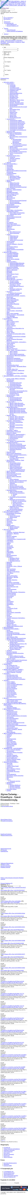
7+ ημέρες (6, 74)
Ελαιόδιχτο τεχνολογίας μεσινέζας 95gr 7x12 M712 (13, 1105)
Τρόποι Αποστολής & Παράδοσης (15, 31)
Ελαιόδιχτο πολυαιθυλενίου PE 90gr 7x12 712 (12, 995)
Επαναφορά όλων (5, 78)
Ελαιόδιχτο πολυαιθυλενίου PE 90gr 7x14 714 (12, 1007)
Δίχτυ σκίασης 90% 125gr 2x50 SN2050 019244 (12, 916)
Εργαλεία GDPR (8, 1165)
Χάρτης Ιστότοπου (8, 1157)
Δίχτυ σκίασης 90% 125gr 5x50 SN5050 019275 (12, 956)
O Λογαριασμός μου (8, 1171)
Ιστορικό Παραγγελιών (9, 1172)
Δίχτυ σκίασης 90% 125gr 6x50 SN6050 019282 (12, 970)
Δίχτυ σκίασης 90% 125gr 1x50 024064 (10, 902)
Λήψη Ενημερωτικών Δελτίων (11, 1175)
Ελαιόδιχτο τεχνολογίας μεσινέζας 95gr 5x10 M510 (13, 1056)
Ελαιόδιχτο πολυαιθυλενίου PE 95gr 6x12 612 (12, 1043)
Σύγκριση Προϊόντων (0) (6, 883)
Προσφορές (6, 1164)
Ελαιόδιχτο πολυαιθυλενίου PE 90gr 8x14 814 (12, 1031)
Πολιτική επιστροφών (9, 1154)
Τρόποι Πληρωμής (11, 30)
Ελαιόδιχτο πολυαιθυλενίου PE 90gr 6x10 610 (12, 982)
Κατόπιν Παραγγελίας (9, 57)
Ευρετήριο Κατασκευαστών (10, 1163)
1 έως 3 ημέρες (7, 61)
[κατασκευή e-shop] (11, 1193)
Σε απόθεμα (6, 66)
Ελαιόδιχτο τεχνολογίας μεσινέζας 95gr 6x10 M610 (13, 1080)
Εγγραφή (17, 1183)
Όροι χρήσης (7, 1153)
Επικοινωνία (6, 1155)
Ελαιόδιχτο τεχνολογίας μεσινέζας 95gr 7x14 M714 (13, 1117)
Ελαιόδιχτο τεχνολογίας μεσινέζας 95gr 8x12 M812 (13, 1129)
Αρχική (2, 40)
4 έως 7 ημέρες (7, 70)
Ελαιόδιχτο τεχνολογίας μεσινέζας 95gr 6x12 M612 (13, 1092)
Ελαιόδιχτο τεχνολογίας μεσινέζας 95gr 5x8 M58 (12, 1068)
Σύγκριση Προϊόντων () (12, 25)
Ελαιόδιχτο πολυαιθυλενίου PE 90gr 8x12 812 (12, 1019)
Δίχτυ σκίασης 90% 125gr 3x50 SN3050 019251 (12, 929)
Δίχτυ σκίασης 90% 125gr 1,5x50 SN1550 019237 (13, 890)
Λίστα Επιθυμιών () (12, 24)
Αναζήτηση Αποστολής (9, 1150)
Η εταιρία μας (7, 1147)
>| (4, 1140)
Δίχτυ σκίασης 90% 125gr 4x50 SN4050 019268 (12, 943)
